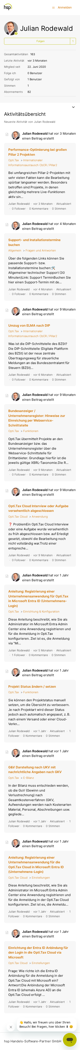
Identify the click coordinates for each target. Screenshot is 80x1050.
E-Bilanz (28, 777)
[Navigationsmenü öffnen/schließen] (53, 7)
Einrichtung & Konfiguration (41, 611)
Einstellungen (41, 877)
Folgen (40, 41)
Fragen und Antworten (41, 250)
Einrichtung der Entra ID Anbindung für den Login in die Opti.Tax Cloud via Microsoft (38, 952)
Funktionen (30, 431)
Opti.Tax (13, 160)
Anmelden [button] (65, 7)
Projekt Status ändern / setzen (32, 686)
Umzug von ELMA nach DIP (29, 325)
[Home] (8, 10)
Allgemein (14, 250)
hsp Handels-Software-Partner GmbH (32, 1041)
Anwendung (40, 516)
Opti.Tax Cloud (18, 516)
